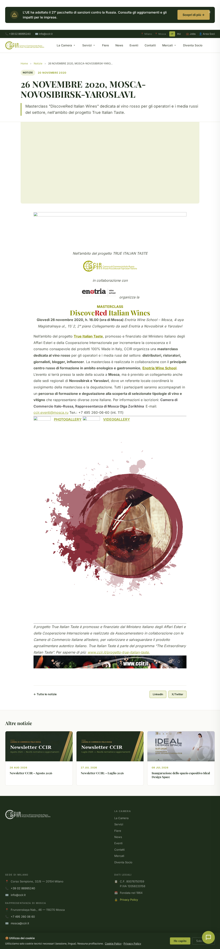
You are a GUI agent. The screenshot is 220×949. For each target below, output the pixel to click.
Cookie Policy (113, 943)
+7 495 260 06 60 (23, 916)
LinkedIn (158, 694)
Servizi (87, 45)
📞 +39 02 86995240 (18, 33)
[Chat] (208, 937)
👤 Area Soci (207, 33)
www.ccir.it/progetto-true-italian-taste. (118, 652)
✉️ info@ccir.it (44, 33)
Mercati (167, 45)
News (119, 45)
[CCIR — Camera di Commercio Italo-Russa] (24, 45)
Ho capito (180, 941)
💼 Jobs (191, 33)
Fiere (105, 45)
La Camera (64, 45)
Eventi (134, 45)
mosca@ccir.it (20, 923)
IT (172, 33)
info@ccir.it (18, 895)
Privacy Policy (129, 899)
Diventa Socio (192, 45)
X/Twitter (177, 694)
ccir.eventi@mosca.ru (51, 412)
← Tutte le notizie (45, 694)
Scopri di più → (194, 15)
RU (179, 33)
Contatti (150, 45)
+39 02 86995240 (23, 888)
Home (24, 63)
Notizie (38, 63)
